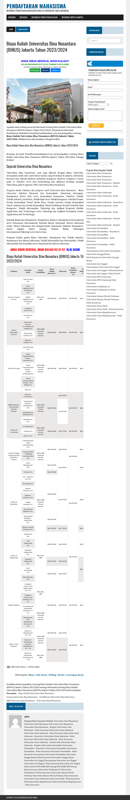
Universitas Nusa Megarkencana (38, 781)
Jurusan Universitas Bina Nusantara (22, 697)
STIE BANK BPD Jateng (46, 766)
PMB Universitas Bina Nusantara (20, 700)
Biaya (31, 674)
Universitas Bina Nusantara (49, 700)
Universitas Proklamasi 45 (50, 769)
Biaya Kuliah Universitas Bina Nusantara (36, 693)
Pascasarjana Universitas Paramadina (49, 754)
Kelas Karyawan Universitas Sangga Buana (55, 757)
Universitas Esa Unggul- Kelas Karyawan (41, 763)
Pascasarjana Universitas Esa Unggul (61, 760)
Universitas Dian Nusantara (66, 721)
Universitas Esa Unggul (34, 760)
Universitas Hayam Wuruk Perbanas (102, 296)
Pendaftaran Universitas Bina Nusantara (57, 697)
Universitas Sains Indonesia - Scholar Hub (42, 742)
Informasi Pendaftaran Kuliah (44, 17)
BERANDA (12, 17)
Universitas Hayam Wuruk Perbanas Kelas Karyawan (55, 775)
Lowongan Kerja (75, 674)
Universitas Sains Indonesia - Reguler (103, 224)
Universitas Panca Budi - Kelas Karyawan (62, 778)
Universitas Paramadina (52, 745)
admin (26, 716)
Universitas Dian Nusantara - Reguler (40, 727)
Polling (52, 674)
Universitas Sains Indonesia (61, 730)
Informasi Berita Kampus (72, 17)
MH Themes (33, 797)
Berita (61, 674)
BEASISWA (23, 17)
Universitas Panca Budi (34, 778)
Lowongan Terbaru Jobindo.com (103, 142)
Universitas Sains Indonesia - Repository (104, 202)
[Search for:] (105, 40)
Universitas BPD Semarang (98, 276)
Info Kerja (41, 674)
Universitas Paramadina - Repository (103, 231)
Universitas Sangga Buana (98, 254)
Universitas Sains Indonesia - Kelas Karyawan (43, 733)
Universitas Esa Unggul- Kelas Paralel (103, 273)
